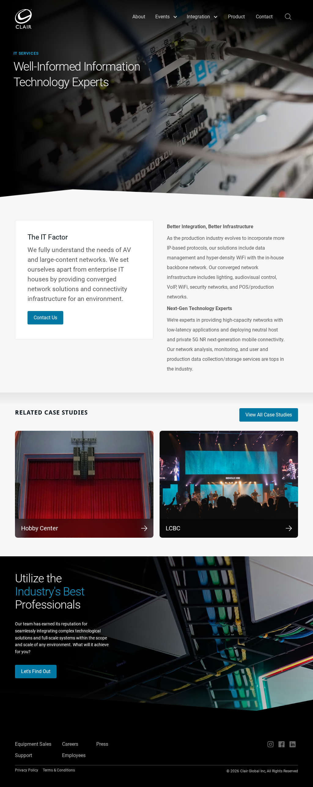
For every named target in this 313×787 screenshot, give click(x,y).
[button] (166, 17)
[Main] (23, 19)
